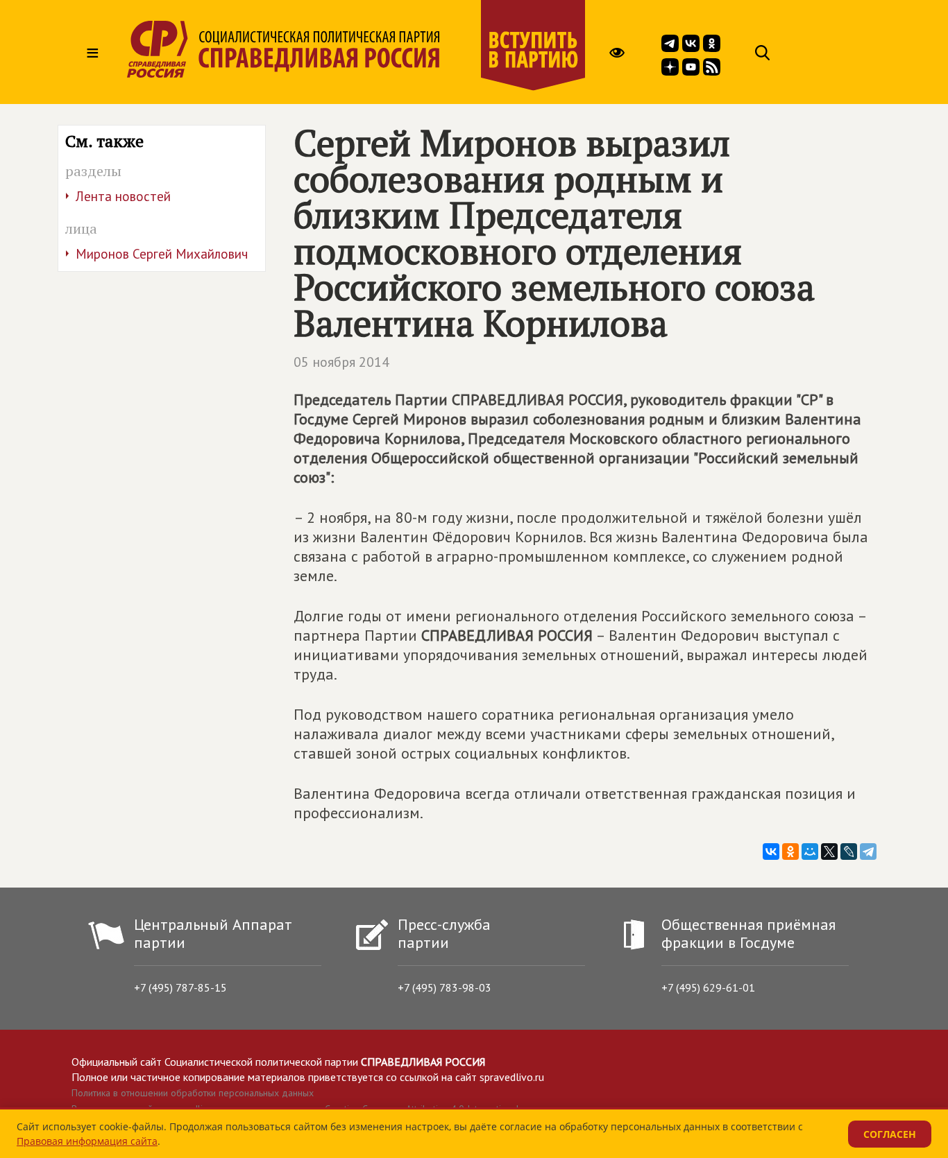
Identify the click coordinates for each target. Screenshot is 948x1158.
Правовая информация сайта (87, 1141)
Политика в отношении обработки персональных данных (192, 1093)
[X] (829, 851)
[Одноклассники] (790, 851)
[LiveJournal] (848, 851)
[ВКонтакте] (771, 851)
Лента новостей (123, 196)
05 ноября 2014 (341, 362)
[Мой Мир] (810, 851)
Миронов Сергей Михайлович (162, 253)
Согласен (889, 1134)
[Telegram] (868, 851)
